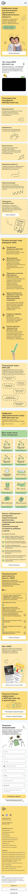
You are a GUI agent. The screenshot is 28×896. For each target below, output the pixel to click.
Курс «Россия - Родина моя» (9, 868)
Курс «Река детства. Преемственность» (12, 863)
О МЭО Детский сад (7, 828)
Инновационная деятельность (10, 839)
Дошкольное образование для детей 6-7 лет (13, 858)
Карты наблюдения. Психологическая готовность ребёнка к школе (12, 860)
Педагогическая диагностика (9, 837)
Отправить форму (14, 796)
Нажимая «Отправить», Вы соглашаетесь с (14, 800)
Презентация (5, 843)
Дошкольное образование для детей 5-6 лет (13, 856)
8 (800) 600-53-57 (6, 818)
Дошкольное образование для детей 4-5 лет (13, 854)
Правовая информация (8, 841)
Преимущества (6, 830)
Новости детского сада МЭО (9, 847)
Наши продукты (6, 836)
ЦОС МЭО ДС (5, 834)
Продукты (4, 850)
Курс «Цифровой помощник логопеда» (12, 866)
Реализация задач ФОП (8, 832)
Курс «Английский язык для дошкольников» (13, 870)
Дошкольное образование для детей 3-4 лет (13, 852)
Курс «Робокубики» (7, 864)
